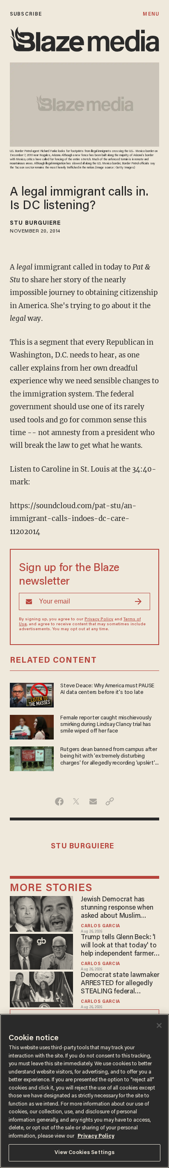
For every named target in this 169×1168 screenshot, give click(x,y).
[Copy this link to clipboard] (109, 801)
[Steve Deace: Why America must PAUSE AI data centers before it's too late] (32, 694)
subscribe (26, 14)
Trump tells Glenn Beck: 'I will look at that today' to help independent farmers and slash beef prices (119, 946)
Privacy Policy (98, 619)
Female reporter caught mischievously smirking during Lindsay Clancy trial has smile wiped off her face (105, 725)
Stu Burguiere (35, 223)
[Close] (159, 1025)
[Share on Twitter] (76, 801)
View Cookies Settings (85, 1152)
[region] (84, 1091)
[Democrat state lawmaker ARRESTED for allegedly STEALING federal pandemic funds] (41, 988)
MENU (151, 14)
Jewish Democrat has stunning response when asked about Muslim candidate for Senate (117, 908)
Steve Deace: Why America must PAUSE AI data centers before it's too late (107, 689)
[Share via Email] (93, 801)
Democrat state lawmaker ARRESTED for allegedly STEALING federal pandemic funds (120, 984)
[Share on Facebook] (59, 801)
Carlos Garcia (100, 926)
